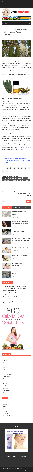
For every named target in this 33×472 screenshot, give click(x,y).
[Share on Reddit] (25, 168)
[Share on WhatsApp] (18, 168)
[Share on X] (10, 168)
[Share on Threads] (3, 171)
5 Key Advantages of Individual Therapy (15, 158)
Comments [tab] (16, 207)
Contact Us (6, 404)
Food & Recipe (6, 376)
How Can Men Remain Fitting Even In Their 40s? (17, 156)
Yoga (4, 393)
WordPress (13, 470)
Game (4, 379)
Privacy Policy (6, 411)
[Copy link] (6, 171)
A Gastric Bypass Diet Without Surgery (21, 255)
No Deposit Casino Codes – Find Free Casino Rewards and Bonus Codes (21, 222)
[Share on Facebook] (7, 168)
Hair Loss (5, 381)
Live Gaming (6, 386)
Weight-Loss (6, 390)
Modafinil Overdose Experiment (20, 247)
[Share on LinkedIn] (14, 168)
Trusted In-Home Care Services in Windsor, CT (15, 286)
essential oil (15, 180)
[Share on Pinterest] (21, 168)
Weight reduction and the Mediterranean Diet (18, 264)
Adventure (5, 358)
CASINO (5, 365)
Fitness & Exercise (7, 374)
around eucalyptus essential (15, 178)
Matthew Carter (15, 37)
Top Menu (6, 2)
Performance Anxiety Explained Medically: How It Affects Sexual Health (20, 213)
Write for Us (6, 413)
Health (27, 180)
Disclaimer (6, 408)
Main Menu (7, 23)
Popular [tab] (6, 207)
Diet (4, 369)
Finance (5, 372)
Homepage (6, 402)
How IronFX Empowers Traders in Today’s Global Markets (20, 230)
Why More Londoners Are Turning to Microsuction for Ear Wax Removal (21, 239)
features (22, 180)
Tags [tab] (26, 207)
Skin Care (5, 388)
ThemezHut (28, 470)
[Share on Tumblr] (29, 168)
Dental (5, 367)
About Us (5, 406)
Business (5, 362)
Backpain (5, 360)
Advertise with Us (7, 415)
